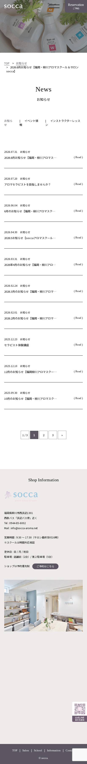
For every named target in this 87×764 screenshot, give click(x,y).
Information (54, 750)
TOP (14, 750)
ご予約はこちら (45, 566)
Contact (70, 750)
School (38, 750)
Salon (25, 750)
